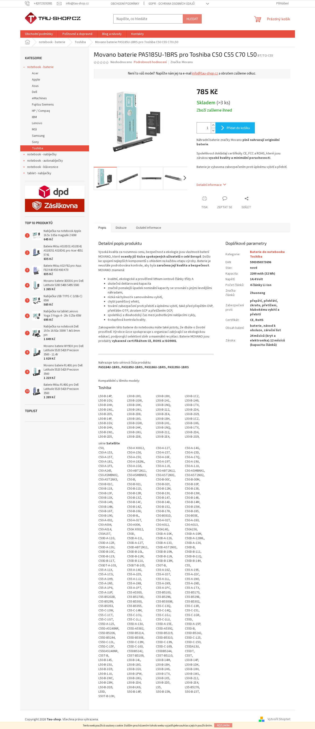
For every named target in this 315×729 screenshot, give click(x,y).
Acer (35, 73)
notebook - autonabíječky (45, 160)
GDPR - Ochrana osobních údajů (172, 4)
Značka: (181, 62)
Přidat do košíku (238, 128)
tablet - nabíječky (39, 173)
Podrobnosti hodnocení (150, 62)
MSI (34, 129)
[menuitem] (39, 34)
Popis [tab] (102, 227)
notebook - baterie (40, 67)
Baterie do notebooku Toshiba (267, 254)
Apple (36, 79)
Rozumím (223, 725)
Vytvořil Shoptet (279, 719)
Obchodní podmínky (125, 4)
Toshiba (37, 148)
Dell (34, 92)
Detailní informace (209, 185)
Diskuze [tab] (121, 227)
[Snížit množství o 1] (213, 130)
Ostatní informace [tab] (148, 227)
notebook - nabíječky (42, 154)
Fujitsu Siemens (43, 104)
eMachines (39, 98)
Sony (35, 142)
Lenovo (37, 123)
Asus (35, 86)
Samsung (38, 135)
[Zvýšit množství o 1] (213, 125)
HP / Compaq (41, 111)
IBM (34, 117)
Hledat (192, 19)
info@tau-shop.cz (205, 73)
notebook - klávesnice (42, 167)
